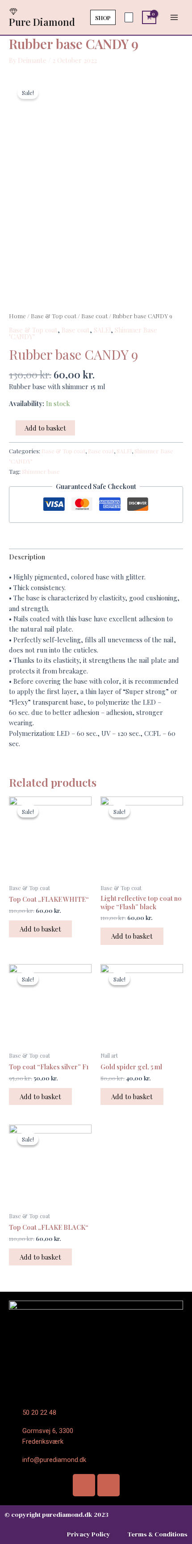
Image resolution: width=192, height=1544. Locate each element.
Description (27, 556)
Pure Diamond (42, 21)
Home (17, 316)
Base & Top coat (53, 316)
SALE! (102, 329)
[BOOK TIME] (129, 17)
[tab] (96, 557)
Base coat (94, 316)
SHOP (103, 17)
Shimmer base (41, 471)
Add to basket (45, 427)
